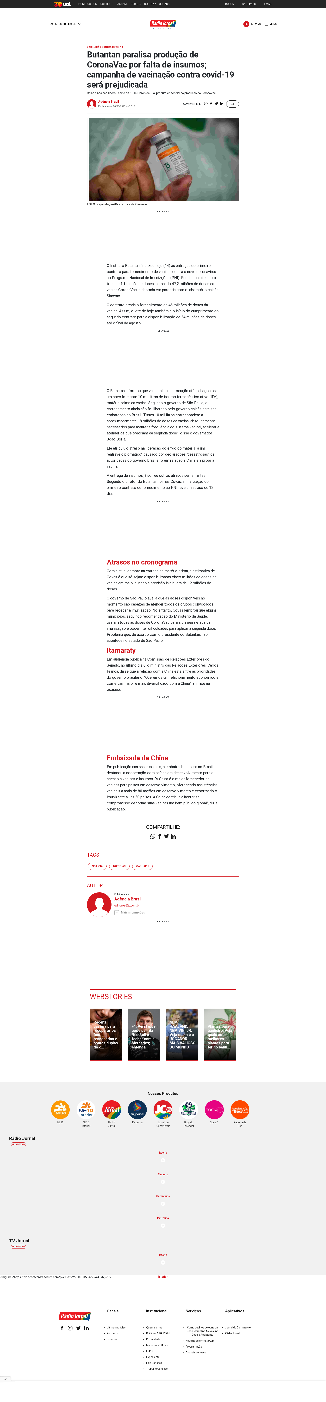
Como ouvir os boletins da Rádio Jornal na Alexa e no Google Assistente (202, 1331)
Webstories (111, 997)
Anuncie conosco (196, 1352)
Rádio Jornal (232, 1333)
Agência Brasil (108, 101)
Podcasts (112, 1333)
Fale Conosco (154, 1362)
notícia (97, 866)
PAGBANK (122, 4)
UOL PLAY (150, 4)
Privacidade (153, 1339)
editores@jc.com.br (127, 905)
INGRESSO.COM (87, 4)
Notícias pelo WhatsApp (200, 1340)
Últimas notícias (116, 1327)
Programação (194, 1346)
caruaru (142, 866)
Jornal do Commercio (238, 1327)
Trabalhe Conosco (157, 1368)
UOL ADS (164, 4)
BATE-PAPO (249, 4)
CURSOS (136, 4)
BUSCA (229, 4)
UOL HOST (106, 4)
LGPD (149, 1351)
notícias (119, 866)
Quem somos (154, 1327)
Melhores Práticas (157, 1345)
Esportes (112, 1339)
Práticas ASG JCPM (158, 1333)
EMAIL (268, 4)
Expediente (153, 1357)
